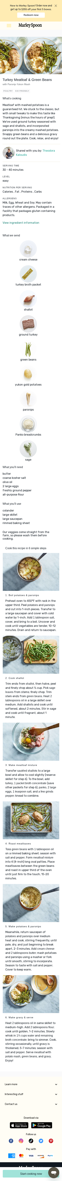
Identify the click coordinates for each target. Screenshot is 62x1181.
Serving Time (11, 165)
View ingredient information (21, 222)
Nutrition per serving (17, 187)
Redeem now (31, 14)
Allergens (10, 198)
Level (6, 176)
